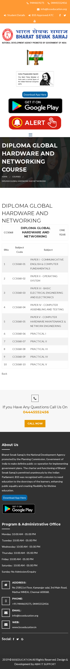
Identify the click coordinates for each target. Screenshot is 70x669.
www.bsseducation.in (24, 627)
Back (4, 373)
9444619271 (36, 2)
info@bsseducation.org (53, 9)
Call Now (35, 423)
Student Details (16, 15)
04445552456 (58, 2)
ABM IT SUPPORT (45, 664)
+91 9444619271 (22, 603)
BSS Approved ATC (42, 15)
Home (4, 177)
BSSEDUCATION (22, 659)
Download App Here (35, 94)
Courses (16, 177)
